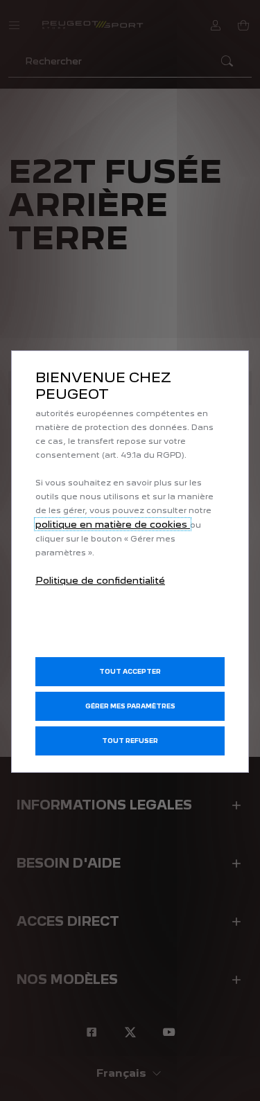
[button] (130, 706)
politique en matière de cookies (112, 524)
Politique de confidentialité (100, 580)
